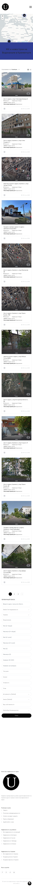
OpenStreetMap (25, 41)
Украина (5, 615)
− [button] (2, 18)
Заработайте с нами (8, 822)
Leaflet (18, 41)
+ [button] (2, 16)
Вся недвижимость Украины (10, 854)
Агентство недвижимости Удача (10, 771)
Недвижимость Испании (9, 844)
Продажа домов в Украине (10, 857)
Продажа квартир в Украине (10, 860)
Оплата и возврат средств (10, 816)
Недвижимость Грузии (9, 838)
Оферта (5, 810)
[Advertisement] (16, 740)
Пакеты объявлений (8, 819)
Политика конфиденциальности (11, 813)
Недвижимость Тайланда (9, 841)
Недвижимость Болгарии (9, 835)
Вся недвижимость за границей (11, 832)
